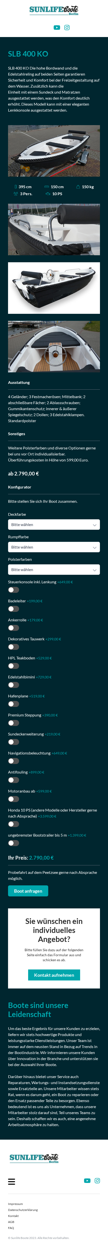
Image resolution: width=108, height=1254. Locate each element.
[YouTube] (56, 28)
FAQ (11, 1228)
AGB (11, 1222)
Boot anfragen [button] (28, 891)
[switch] (13, 590)
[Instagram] (67, 28)
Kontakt (13, 1216)
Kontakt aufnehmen (54, 975)
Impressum (15, 1204)
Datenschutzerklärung (23, 1210)
